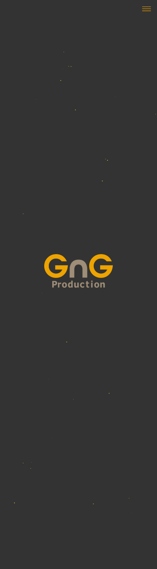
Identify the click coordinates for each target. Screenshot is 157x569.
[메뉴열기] (145, 8)
